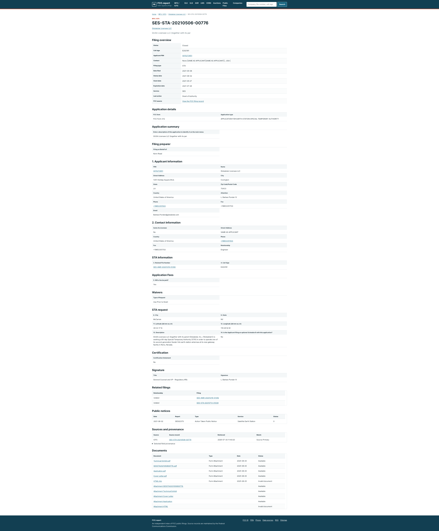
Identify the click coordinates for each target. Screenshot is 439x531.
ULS (191, 3)
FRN (252, 520)
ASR (197, 3)
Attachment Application (163, 501)
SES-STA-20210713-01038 (207, 403)
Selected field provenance (164, 444)
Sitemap (283, 520)
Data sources (268, 520)
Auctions (217, 3)
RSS (276, 520)
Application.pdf (160, 471)
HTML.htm (158, 481)
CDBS (208, 3)
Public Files (225, 4)
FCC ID (245, 520)
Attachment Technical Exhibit (165, 491)
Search (282, 4)
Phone (258, 520)
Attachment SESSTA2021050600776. (168, 486)
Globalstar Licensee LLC (177, 14)
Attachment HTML (161, 506)
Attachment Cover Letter (163, 496)
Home (154, 14)
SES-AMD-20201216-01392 (164, 267)
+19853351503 (159, 206)
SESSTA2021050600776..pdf (165, 466)
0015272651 (187, 56)
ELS (186, 3)
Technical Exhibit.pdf (162, 461)
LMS (202, 3)
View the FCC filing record (193, 101)
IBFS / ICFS (176, 4)
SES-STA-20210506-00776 (180, 440)
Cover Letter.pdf (160, 476)
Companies (237, 3)
